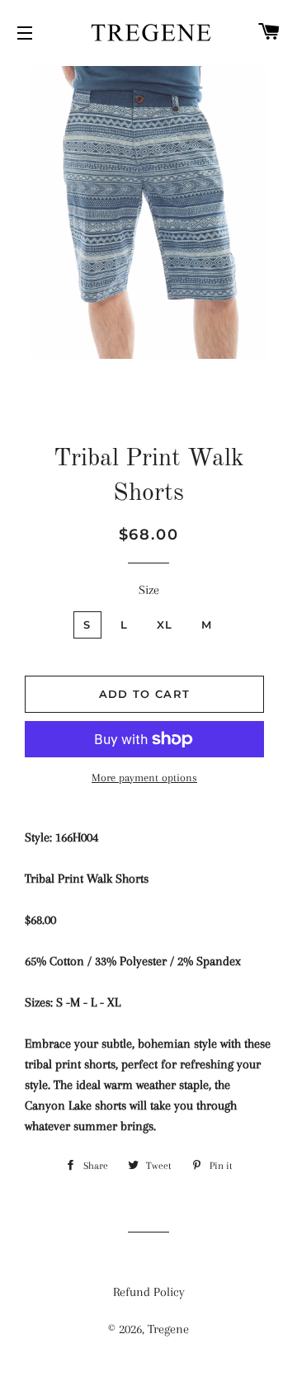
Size (149, 589)
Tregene (168, 1329)
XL (165, 624)
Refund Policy (149, 1291)
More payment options (144, 777)
